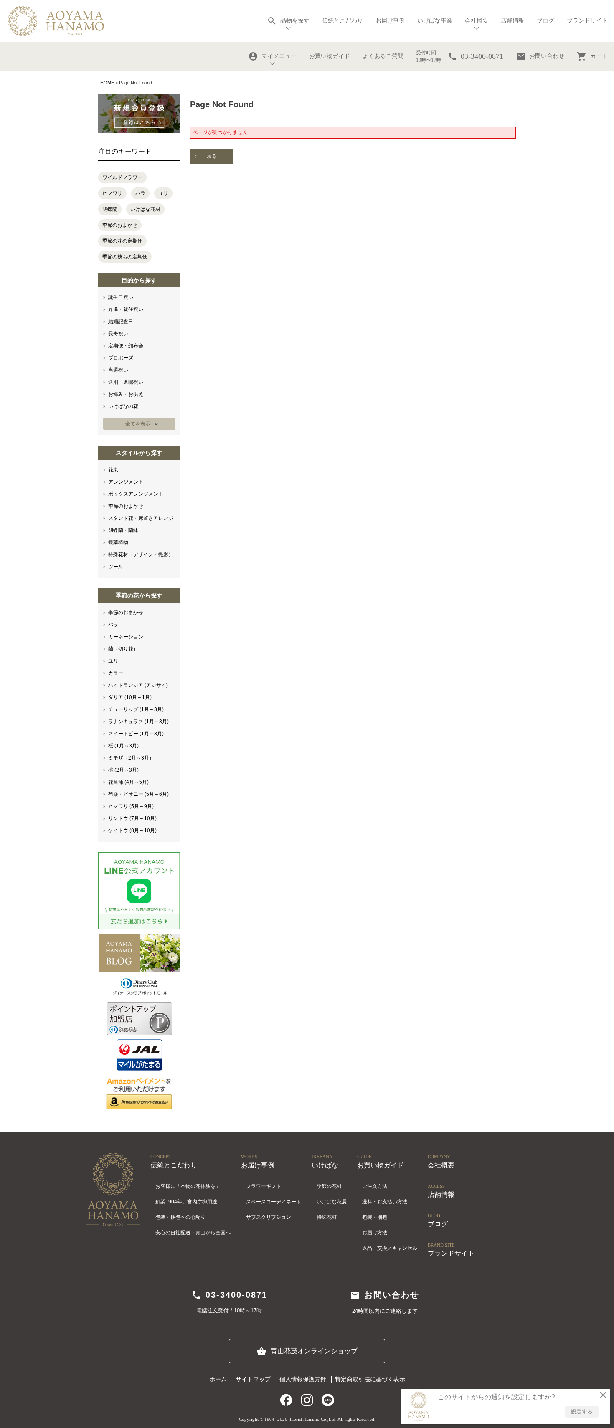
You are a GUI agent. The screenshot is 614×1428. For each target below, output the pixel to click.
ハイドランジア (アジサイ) (138, 685)
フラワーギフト (263, 1186)
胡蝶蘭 (109, 209)
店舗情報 (512, 21)
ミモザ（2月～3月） (131, 758)
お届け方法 (374, 1233)
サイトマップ (253, 1379)
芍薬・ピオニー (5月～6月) (138, 794)
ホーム (218, 1379)
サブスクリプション (268, 1217)
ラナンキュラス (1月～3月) (138, 721)
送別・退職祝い (125, 382)
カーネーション (125, 637)
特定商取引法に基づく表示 (370, 1379)
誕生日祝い (120, 297)
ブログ (545, 21)
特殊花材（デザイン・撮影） (140, 554)
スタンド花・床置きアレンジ (140, 518)
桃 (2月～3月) (123, 770)
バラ (140, 193)
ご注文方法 (374, 1186)
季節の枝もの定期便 (124, 257)
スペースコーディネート (273, 1202)
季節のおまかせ (119, 225)
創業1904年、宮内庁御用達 (186, 1202)
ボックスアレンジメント (135, 494)
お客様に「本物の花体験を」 (188, 1186)
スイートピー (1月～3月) (136, 734)
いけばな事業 (434, 21)
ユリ (163, 193)
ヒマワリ (112, 193)
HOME (107, 82)
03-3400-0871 (229, 1295)
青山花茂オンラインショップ (307, 1351)
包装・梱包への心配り (180, 1217)
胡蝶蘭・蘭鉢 (123, 530)
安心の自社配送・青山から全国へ (193, 1233)
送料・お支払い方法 (384, 1202)
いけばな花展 (332, 1202)
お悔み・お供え (125, 394)
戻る (212, 156)
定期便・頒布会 (125, 346)
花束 (113, 470)
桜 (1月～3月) (123, 746)
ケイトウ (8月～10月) (132, 830)
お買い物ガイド (329, 56)
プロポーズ (120, 358)
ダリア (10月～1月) (130, 697)
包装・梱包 (374, 1217)
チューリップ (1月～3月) (136, 709)
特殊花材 (327, 1217)
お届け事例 (390, 21)
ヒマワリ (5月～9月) (131, 806)
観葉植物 (118, 542)
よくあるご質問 (383, 56)
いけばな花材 (145, 209)
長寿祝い (118, 334)
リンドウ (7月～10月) (132, 818)
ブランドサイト (587, 21)
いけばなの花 (123, 406)
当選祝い (118, 370)
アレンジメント (125, 482)
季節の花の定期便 (122, 241)
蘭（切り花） (123, 649)
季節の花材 (329, 1186)
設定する (582, 1411)
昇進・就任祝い (125, 309)
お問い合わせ (540, 56)
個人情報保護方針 (302, 1379)
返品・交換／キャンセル (389, 1248)
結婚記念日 (120, 321)
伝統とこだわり (342, 21)
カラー (115, 673)
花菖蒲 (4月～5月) (128, 782)
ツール (115, 567)
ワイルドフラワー (122, 177)
